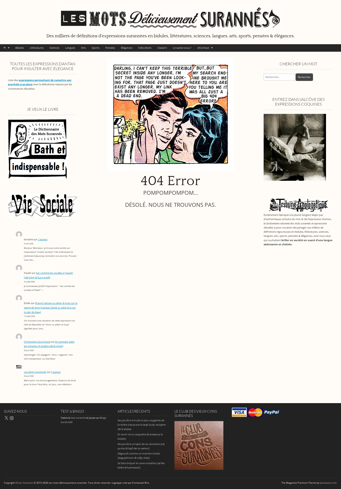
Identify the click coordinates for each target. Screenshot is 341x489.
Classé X (162, 48)
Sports (95, 48)
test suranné (78, 418)
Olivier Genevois (24, 482)
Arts (83, 48)
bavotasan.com (328, 482)
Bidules (19, 48)
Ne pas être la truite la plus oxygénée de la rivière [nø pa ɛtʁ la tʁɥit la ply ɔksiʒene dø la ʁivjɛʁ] (142, 425)
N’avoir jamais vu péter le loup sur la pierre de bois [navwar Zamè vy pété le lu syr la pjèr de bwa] (50, 308)
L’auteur (43, 239)
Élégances (126, 48)
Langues (70, 48)
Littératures (37, 48)
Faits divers (145, 48)
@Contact (203, 48)
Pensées (110, 48)
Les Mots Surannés (35, 372)
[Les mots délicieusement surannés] (170, 16)
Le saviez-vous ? (182, 48)
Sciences (54, 48)
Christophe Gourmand (37, 342)
